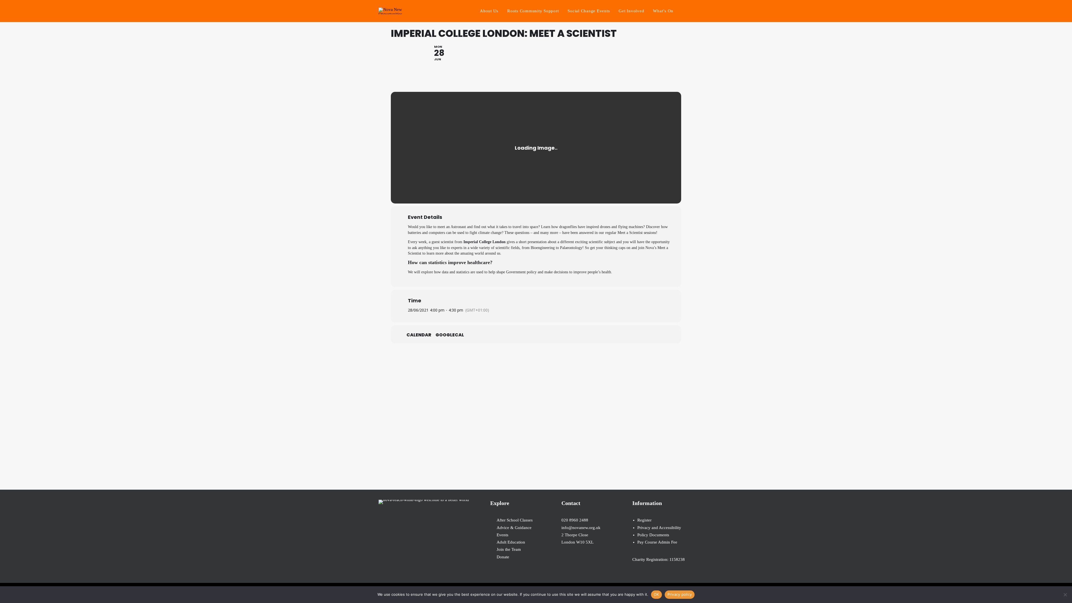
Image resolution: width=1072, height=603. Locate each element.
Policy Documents (653, 535)
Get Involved (631, 11)
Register (644, 520)
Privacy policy (679, 594)
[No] (1065, 594)
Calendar (418, 335)
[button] (690, 11)
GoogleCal (450, 335)
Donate (503, 557)
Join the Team (509, 549)
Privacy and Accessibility (659, 527)
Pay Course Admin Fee (657, 542)
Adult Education (511, 542)
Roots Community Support (533, 11)
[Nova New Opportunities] (390, 11)
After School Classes (515, 520)
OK (656, 594)
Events (502, 535)
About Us (489, 11)
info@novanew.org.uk (580, 527)
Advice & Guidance (514, 527)
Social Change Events (589, 11)
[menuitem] (489, 11)
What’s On (663, 11)
